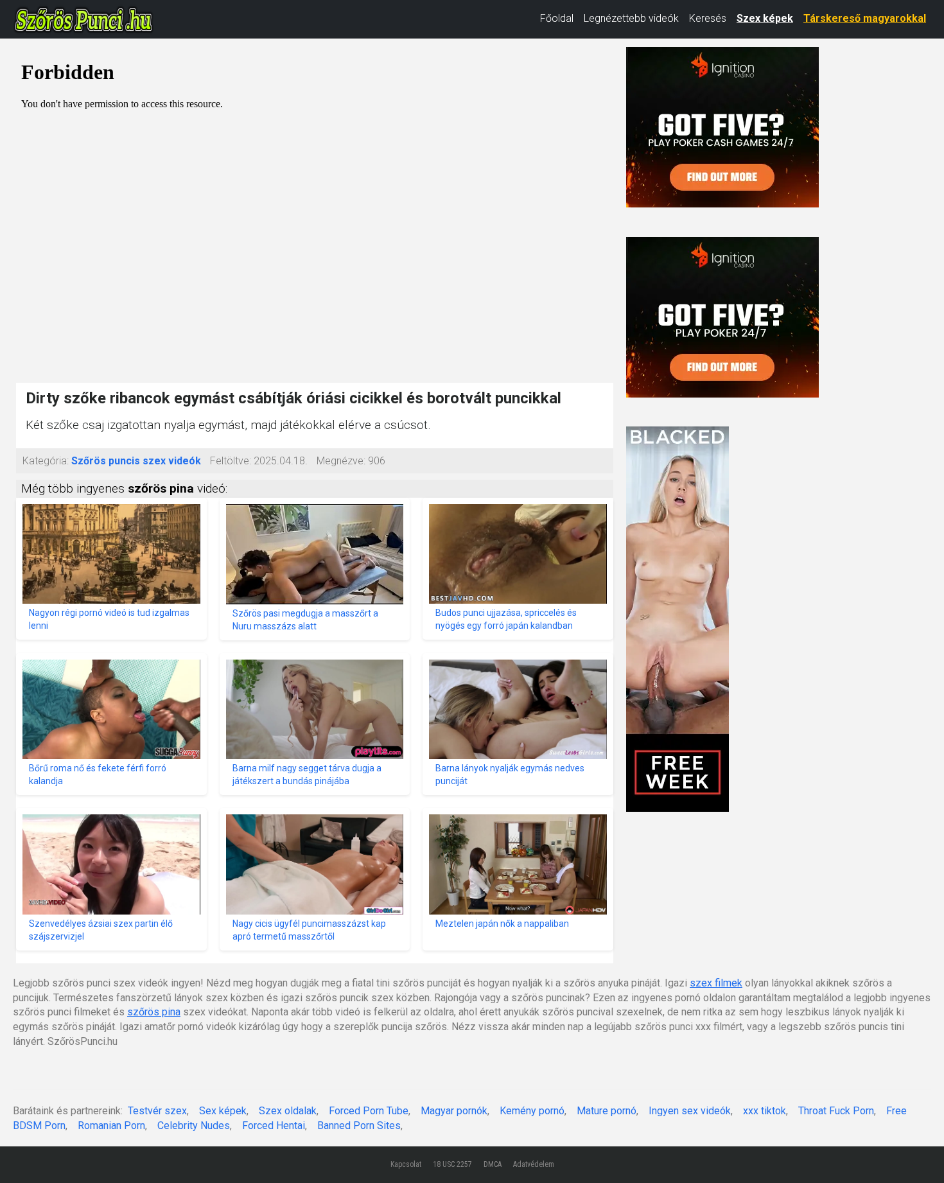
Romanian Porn (111, 1125)
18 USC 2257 (452, 1164)
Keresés (707, 18)
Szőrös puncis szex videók (136, 461)
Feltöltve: (230, 461)
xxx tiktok (764, 1111)
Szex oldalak (288, 1111)
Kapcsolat (405, 1164)
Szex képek (765, 18)
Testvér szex (157, 1111)
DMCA (493, 1164)
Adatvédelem (533, 1164)
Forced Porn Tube (368, 1111)
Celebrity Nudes (193, 1125)
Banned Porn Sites (359, 1125)
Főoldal (556, 18)
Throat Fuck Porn (836, 1111)
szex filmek (716, 983)
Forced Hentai (273, 1125)
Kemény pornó (532, 1111)
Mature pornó (606, 1111)
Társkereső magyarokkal (864, 18)
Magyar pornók (454, 1111)
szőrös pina (153, 1012)
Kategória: (45, 461)
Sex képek (223, 1111)
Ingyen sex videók (690, 1111)
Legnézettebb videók (631, 18)
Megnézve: (341, 461)
